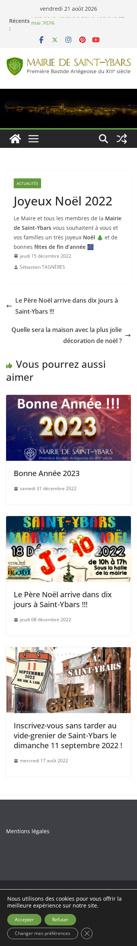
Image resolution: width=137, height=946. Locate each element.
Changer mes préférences (42, 933)
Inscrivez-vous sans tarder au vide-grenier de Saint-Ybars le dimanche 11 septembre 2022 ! (68, 735)
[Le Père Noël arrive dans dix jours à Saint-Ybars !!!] (68, 521)
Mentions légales (27, 831)
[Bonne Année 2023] (68, 400)
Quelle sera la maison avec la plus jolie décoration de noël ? (66, 335)
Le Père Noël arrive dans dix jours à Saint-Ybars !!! (66, 306)
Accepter (24, 919)
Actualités (27, 183)
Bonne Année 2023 (47, 473)
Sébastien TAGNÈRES (42, 267)
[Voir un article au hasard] (122, 139)
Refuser (60, 919)
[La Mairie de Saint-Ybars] (68, 94)
